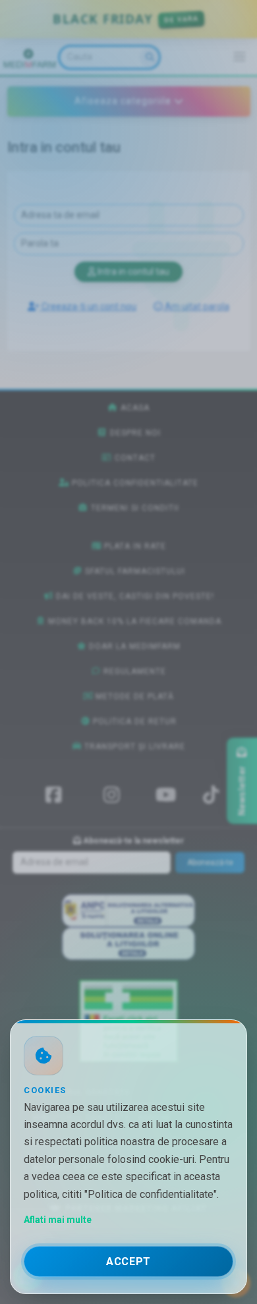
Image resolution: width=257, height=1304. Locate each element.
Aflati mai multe (58, 1219)
